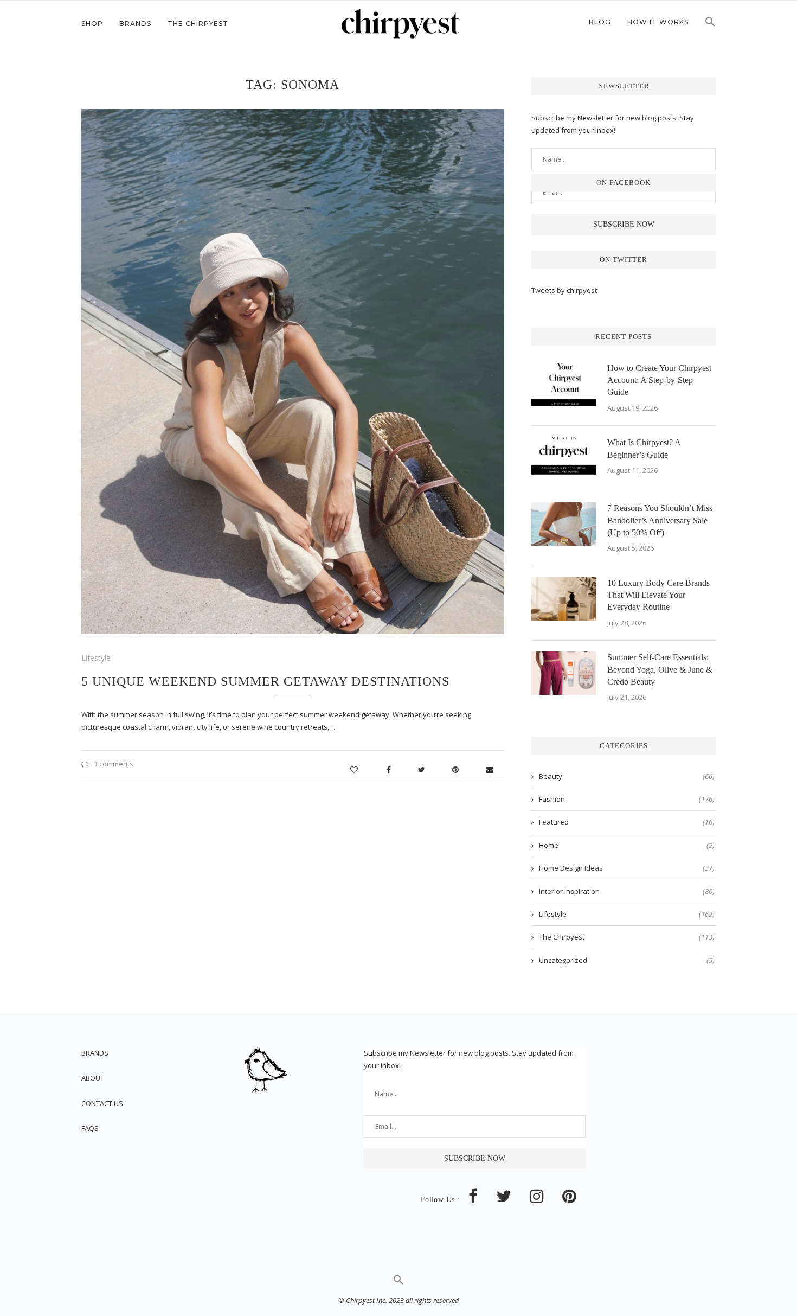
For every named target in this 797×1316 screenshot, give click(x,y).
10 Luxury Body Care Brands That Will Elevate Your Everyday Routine (658, 595)
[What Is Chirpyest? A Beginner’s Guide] (563, 458)
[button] (710, 25)
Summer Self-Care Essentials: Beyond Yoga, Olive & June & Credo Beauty (659, 669)
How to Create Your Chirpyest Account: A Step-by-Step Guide (659, 380)
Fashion (627, 799)
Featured (627, 822)
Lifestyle (96, 658)
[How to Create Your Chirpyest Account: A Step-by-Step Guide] (563, 384)
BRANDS (94, 1053)
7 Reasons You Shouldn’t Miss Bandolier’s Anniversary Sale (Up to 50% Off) (659, 520)
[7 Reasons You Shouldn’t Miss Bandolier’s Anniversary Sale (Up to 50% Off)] (563, 524)
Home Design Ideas (627, 868)
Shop (92, 24)
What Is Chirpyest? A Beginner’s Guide (643, 448)
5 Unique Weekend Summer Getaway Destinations (265, 681)
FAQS (90, 1128)
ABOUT (92, 1078)
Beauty (627, 776)
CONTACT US (102, 1103)
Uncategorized (627, 960)
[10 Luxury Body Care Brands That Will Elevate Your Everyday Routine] (563, 599)
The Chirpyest (198, 24)
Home (627, 845)
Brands (135, 24)
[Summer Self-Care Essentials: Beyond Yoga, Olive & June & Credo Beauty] (563, 673)
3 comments (113, 764)
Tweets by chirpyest (564, 290)
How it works (658, 22)
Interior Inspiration (627, 891)
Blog (600, 22)
